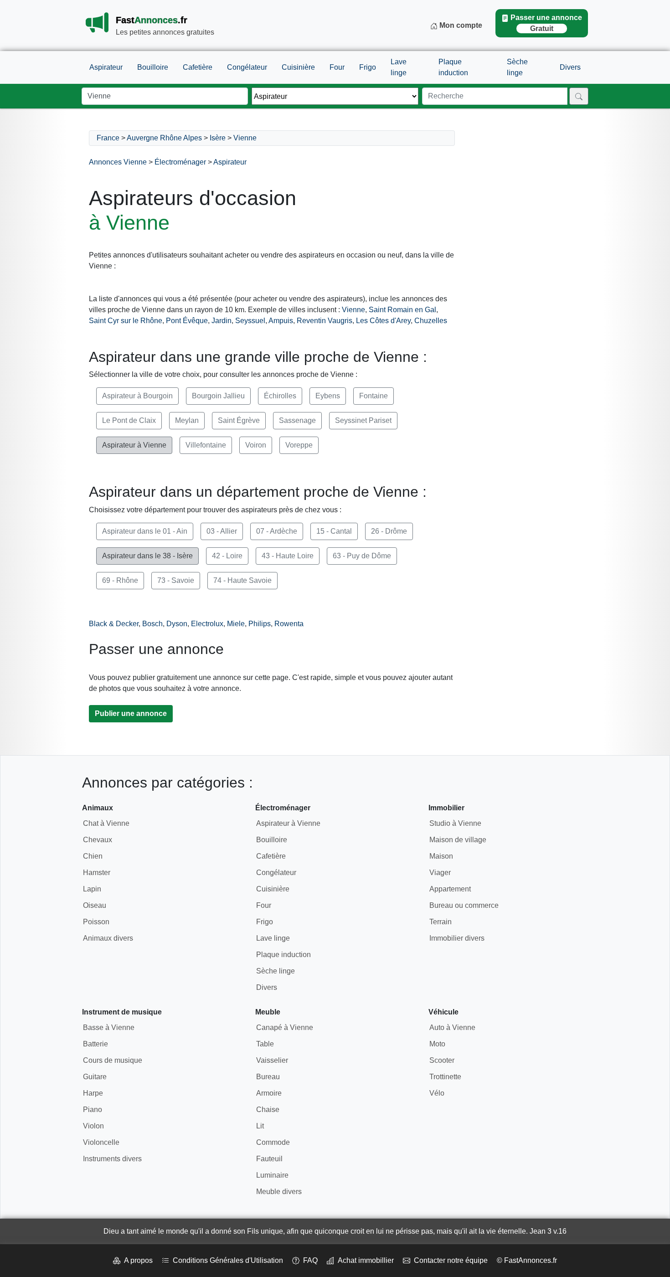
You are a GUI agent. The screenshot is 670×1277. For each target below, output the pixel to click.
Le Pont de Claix (129, 420)
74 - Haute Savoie (242, 580)
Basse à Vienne (108, 1027)
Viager (440, 872)
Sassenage (297, 420)
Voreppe (299, 445)
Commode (273, 1142)
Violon (93, 1126)
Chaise (267, 1109)
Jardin (221, 320)
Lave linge (399, 67)
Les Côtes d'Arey (383, 320)
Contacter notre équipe (449, 1260)
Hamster (96, 872)
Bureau (268, 1077)
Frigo (367, 67)
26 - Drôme (389, 531)
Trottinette (445, 1077)
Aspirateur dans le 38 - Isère (147, 556)
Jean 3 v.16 (548, 1231)
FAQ (308, 1260)
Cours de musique (112, 1060)
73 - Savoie (175, 580)
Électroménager (180, 162)
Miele (236, 624)
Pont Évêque (187, 320)
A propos (136, 1260)
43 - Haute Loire (288, 556)
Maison (441, 856)
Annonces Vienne (118, 162)
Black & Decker (114, 624)
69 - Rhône (120, 580)
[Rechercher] (578, 96)
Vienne (245, 138)
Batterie (95, 1044)
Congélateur (247, 67)
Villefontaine (206, 445)
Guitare (95, 1077)
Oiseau (94, 905)
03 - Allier (221, 531)
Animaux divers (108, 938)
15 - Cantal (334, 531)
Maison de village (457, 840)
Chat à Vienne (106, 823)
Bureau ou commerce (464, 905)
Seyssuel (250, 320)
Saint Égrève (239, 420)
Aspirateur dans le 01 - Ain (144, 531)
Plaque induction (453, 67)
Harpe (93, 1093)
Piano (92, 1109)
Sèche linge (517, 67)
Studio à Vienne (455, 823)
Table (265, 1044)
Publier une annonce (131, 713)
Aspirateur (106, 67)
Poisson (96, 922)
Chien (93, 856)
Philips (259, 624)
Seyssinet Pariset (363, 420)
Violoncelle (101, 1142)
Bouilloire (152, 67)
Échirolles (280, 396)
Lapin (92, 889)
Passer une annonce (546, 23)
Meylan (187, 420)
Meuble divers (279, 1191)
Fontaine (373, 396)
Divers (570, 67)
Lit (260, 1126)
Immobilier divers (456, 938)
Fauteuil (269, 1159)
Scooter (441, 1060)
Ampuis (280, 320)
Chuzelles (430, 320)
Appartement (450, 889)
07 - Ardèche (276, 531)
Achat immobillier (364, 1260)
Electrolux (207, 624)
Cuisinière (298, 67)
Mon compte (460, 25)
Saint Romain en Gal (402, 310)
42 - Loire (227, 556)
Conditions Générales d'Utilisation (226, 1260)
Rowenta (289, 624)
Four (337, 67)
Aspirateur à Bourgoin (137, 396)
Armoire (269, 1093)
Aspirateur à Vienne (134, 445)
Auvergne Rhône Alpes (164, 138)
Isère (218, 138)
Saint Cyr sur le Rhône (125, 320)
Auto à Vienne (452, 1027)
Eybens (327, 396)
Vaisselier (272, 1060)
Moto (437, 1044)
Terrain (440, 922)
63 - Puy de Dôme (362, 556)
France (108, 138)
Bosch (152, 624)
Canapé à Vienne (284, 1027)
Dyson (176, 624)
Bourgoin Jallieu (218, 396)
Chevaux (97, 840)
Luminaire (272, 1175)
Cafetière (197, 67)
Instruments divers (112, 1159)
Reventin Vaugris (324, 320)
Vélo (436, 1093)
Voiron (255, 445)
